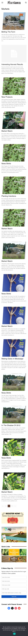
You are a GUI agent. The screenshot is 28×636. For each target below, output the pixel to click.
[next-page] (15, 506)
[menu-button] (2, 3)
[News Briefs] (14, 153)
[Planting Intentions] (14, 185)
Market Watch (6, 131)
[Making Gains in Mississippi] (14, 348)
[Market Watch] (14, 120)
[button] (26, 3)
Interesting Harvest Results (12, 64)
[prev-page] (2, 506)
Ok (14, 633)
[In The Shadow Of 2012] (14, 414)
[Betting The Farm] (14, 21)
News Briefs (6, 163)
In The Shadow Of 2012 (10, 425)
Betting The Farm (8, 31)
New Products (7, 96)
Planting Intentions (8, 196)
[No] (26, 630)
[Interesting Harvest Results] (14, 53)
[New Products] (14, 86)
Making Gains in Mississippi (12, 358)
